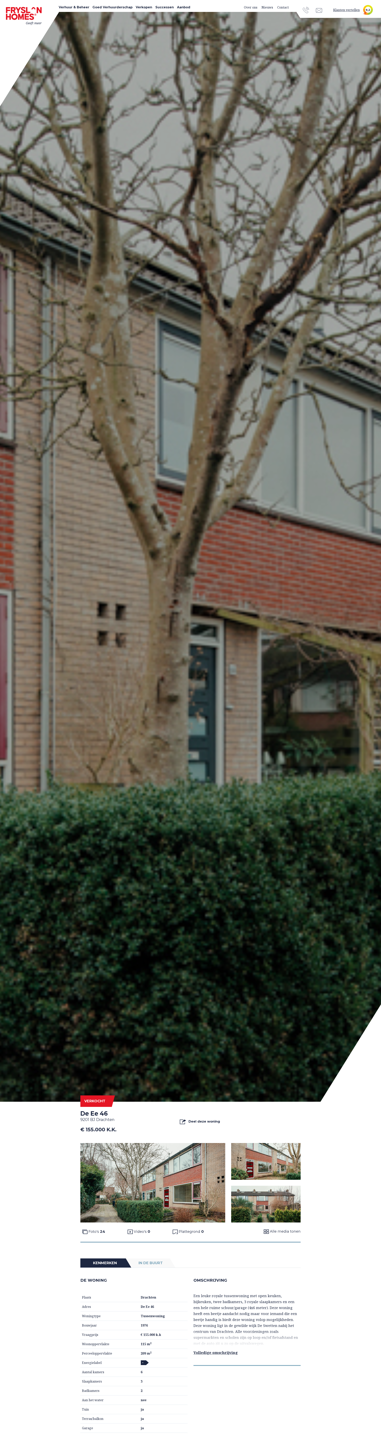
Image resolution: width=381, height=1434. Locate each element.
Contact (283, 7)
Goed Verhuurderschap (112, 7)
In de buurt (151, 1263)
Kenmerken (105, 1263)
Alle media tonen (285, 1231)
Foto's (96, 1231)
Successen (164, 7)
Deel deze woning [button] (204, 1121)
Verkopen (144, 7)
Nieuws (267, 7)
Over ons (250, 7)
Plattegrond (191, 1231)
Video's (141, 1231)
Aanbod (183, 7)
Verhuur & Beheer (74, 7)
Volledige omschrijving (215, 1352)
